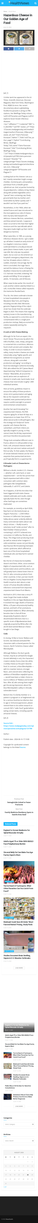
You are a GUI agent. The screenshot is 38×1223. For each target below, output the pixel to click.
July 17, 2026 (7, 835)
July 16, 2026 (7, 894)
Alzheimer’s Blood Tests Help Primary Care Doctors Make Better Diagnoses (23, 1097)
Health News (12, 11)
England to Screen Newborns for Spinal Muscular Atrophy (17, 1026)
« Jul (5, 1187)
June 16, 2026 (7, 27)
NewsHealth (9, 1219)
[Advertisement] (19, 71)
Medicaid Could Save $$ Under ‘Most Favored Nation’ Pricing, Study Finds (23, 1066)
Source (22, 747)
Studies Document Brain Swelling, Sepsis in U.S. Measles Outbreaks (21, 1077)
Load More (19, 968)
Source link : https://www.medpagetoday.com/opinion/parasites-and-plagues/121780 (19, 726)
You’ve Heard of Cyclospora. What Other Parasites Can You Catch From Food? (18, 888)
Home (5, 11)
